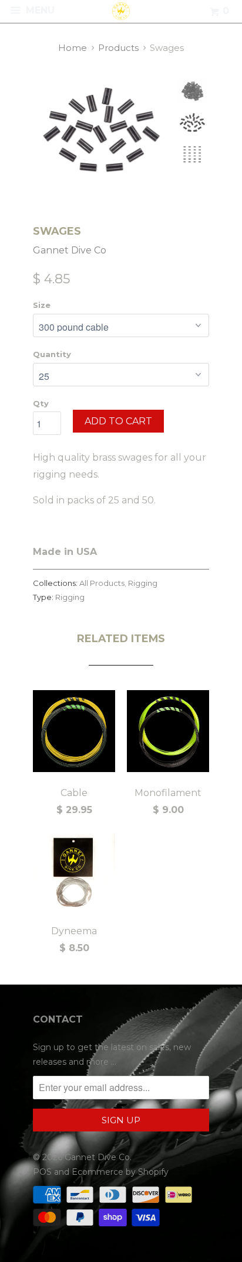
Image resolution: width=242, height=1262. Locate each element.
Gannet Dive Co (69, 250)
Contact (58, 1019)
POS (42, 1172)
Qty (41, 403)
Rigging (142, 583)
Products (118, 47)
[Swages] (101, 133)
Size (42, 305)
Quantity (52, 354)
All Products (102, 583)
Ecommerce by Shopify (120, 1172)
